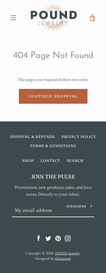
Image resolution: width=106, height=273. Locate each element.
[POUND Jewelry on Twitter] (48, 238)
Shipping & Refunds (32, 136)
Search (75, 160)
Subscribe (76, 206)
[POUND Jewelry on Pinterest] (58, 238)
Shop (28, 160)
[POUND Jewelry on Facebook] (39, 238)
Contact (50, 160)
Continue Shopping (53, 96)
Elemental (62, 258)
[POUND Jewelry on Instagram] (68, 238)
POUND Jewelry (67, 253)
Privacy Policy (79, 136)
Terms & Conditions (53, 146)
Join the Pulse (53, 176)
